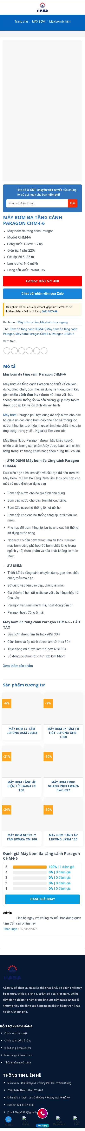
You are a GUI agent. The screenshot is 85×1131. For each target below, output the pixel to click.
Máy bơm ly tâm (60, 21)
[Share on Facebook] (14, 350)
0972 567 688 (49, 311)
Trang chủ (21, 21)
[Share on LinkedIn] (44, 350)
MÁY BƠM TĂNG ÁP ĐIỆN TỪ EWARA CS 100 (21, 786)
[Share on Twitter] (21, 350)
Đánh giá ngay (42, 899)
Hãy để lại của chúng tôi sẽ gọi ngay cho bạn (47, 192)
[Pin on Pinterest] (36, 350)
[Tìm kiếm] (80, 7)
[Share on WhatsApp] (7, 350)
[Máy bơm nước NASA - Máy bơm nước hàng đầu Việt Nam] (42, 7)
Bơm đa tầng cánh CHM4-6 (27, 329)
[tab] (42, 366)
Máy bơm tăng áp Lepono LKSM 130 (63, 837)
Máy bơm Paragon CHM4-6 (33, 334)
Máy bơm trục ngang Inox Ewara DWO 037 (63, 786)
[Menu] (5, 7)
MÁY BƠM (38, 21)
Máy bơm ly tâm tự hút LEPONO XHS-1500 (63, 733)
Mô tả (9, 366)
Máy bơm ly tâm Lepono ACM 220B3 (22, 731)
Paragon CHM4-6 (63, 334)
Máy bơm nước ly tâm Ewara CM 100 (22, 837)
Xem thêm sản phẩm (18, 666)
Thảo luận (10, 929)
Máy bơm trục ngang (54, 322)
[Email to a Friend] (29, 350)
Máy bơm (10, 415)
